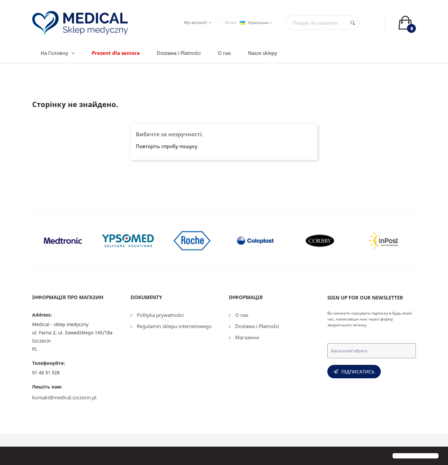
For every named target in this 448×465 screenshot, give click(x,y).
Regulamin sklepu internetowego (173, 326)
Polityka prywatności (159, 315)
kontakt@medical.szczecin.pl (64, 397)
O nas (241, 315)
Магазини (246, 337)
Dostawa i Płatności (256, 326)
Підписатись (358, 371)
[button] (10, 456)
